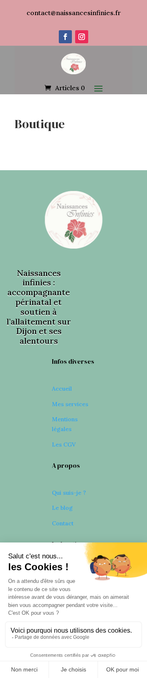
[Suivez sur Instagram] (81, 36)
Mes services (70, 404)
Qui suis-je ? (69, 492)
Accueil (62, 388)
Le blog (62, 507)
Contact (63, 523)
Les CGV (64, 444)
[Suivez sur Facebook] (65, 36)
